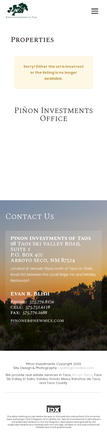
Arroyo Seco (82, 374)
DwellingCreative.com (76, 368)
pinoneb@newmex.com (37, 320)
